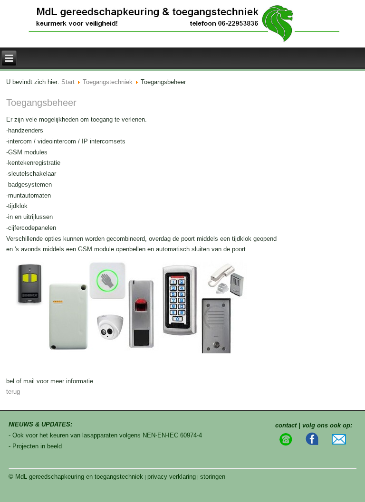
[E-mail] (339, 442)
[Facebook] (312, 443)
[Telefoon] (286, 443)
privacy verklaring (171, 476)
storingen (212, 476)
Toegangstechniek (108, 81)
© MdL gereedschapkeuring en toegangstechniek (76, 476)
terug (13, 391)
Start (68, 81)
